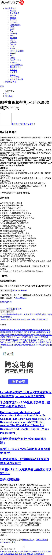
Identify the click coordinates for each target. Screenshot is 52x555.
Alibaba (13, 15)
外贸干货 (13, 72)
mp (16, 551)
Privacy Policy (28, 540)
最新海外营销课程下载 (33, 330)
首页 (7, 93)
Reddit (12, 48)
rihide (20, 551)
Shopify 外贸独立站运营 (18, 345)
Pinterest (13, 44)
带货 (2, 302)
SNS (11, 55)
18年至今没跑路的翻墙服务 (11, 330)
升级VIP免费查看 (19, 290)
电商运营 (7, 554)
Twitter (12, 58)
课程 (10, 302)
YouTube (13, 62)
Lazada (12, 40)
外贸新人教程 (9, 337)
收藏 (2, 312)
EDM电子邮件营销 (23, 332)
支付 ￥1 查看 (6, 291)
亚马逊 (36, 551)
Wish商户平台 (15, 60)
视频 (6, 302)
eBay (12, 27)
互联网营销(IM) (16, 65)
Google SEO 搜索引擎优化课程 (17, 335)
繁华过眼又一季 (16, 79)
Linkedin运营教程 (40, 337)
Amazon (13, 11)
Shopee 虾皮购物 (17, 51)
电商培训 (16, 124)
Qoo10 (12, 46)
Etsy (11, 31)
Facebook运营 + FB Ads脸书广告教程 (19, 342)
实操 (41, 551)
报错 (13, 542)
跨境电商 (9, 96)
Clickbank (14, 22)
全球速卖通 (14, 13)
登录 (2, 86)
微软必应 (13, 20)
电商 (1, 554)
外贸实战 (13, 70)
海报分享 (10, 312)
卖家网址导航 (10, 82)
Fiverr (12, 35)
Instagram (13, 38)
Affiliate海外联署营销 (9, 340)
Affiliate (13, 18)
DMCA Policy (41, 540)
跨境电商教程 (10, 8)
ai (0, 551)
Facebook (13, 33)
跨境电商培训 (39, 554)
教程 (49, 551)
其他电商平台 (15, 67)
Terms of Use (5, 542)
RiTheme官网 (20, 298)
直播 (13, 554)
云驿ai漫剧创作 (10, 479)
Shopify (13, 53)
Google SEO (15, 77)
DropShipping (15, 25)
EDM (12, 29)
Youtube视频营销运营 (24, 337)
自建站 (12, 75)
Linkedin (13, 42)
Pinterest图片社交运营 (27, 340)
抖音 (45, 551)
